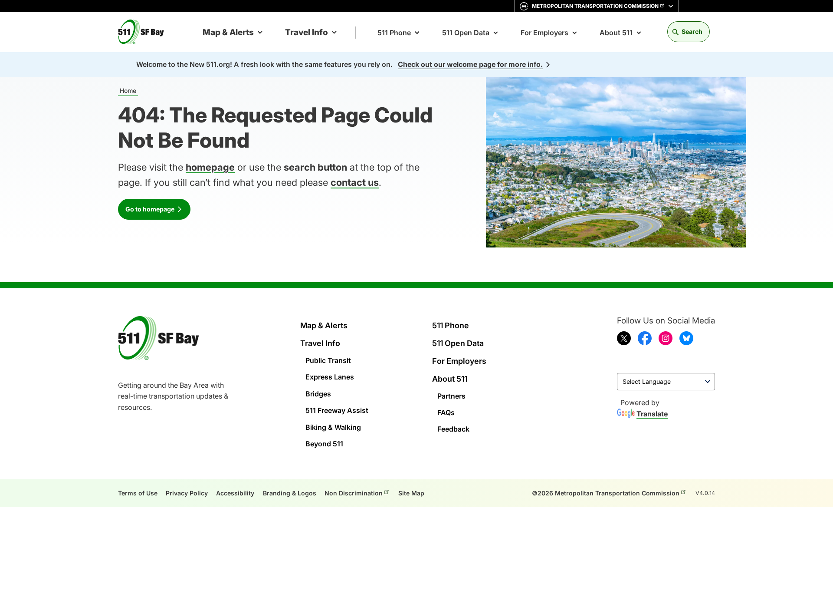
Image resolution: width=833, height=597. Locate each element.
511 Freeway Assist (336, 410)
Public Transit (328, 360)
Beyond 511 (324, 443)
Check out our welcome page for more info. (470, 64)
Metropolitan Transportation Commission (595, 6)
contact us (355, 182)
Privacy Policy (187, 493)
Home (128, 90)
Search (692, 31)
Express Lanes (329, 377)
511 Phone (394, 32)
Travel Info (306, 32)
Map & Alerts (228, 32)
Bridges (318, 393)
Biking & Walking (333, 427)
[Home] (144, 32)
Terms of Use (137, 493)
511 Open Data (465, 32)
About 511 (616, 32)
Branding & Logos (289, 493)
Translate (652, 413)
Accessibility (235, 493)
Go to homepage (149, 209)
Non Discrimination (354, 493)
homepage (210, 167)
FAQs (446, 412)
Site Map (411, 493)
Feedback (453, 429)
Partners (451, 396)
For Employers (544, 32)
